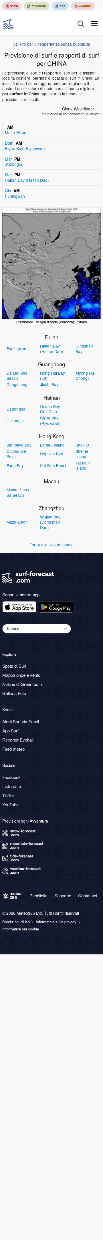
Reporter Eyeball (17, 740)
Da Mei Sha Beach (17, 375)
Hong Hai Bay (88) (52, 375)
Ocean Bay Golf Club (50, 408)
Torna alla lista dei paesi (51, 545)
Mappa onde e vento (21, 675)
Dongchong (17, 384)
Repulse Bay (51, 454)
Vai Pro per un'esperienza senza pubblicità (51, 44)
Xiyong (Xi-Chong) (85, 375)
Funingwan (16, 348)
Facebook (11, 777)
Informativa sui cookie (20, 929)
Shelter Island (82, 453)
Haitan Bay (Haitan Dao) (51, 348)
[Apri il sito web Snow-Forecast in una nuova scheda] (11, 6)
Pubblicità (38, 895)
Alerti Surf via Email (20, 721)
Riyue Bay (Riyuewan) (50, 420)
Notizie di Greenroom (22, 684)
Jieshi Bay (49, 384)
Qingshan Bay (84, 348)
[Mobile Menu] (94, 24)
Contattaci (87, 895)
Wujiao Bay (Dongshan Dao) (50, 522)
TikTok (8, 795)
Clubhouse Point (16, 453)
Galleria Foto (14, 693)
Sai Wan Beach (54, 465)
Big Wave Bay (19, 445)
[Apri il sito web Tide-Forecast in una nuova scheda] (60, 6)
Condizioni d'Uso (16, 921)
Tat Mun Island (83, 465)
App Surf (10, 731)
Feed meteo (13, 749)
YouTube (10, 804)
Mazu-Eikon (17, 522)
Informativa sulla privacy (56, 921)
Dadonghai (16, 409)
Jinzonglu (15, 420)
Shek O (82, 445)
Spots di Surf (14, 666)
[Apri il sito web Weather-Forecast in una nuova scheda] (83, 6)
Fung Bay (15, 465)
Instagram (11, 786)
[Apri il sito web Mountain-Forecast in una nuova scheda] (36, 6)
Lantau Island (52, 445)
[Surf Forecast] (9, 23)
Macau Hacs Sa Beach (18, 492)
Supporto (62, 895)
